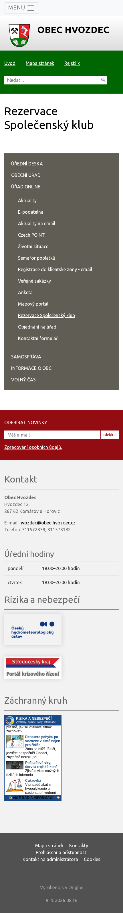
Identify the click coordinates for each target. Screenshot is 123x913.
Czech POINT (31, 235)
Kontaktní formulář (38, 338)
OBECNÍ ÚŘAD (26, 175)
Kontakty (78, 845)
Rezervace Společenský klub (46, 315)
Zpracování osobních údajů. (33, 447)
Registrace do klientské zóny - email (55, 269)
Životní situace (33, 246)
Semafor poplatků (36, 257)
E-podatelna (30, 212)
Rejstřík (72, 63)
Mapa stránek (40, 63)
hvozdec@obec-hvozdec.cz (47, 522)
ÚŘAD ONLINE (25, 186)
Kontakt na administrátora (50, 859)
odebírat (109, 435)
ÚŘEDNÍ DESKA (27, 163)
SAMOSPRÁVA (26, 356)
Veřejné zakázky (34, 280)
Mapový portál (33, 303)
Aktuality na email (36, 223)
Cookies (92, 859)
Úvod (9, 63)
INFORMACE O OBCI (32, 368)
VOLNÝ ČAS (23, 379)
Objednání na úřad (37, 326)
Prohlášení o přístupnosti (62, 852)
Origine (75, 887)
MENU (17, 7)
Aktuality (27, 200)
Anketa (25, 292)
